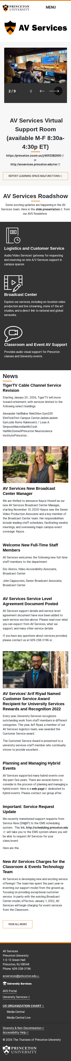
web (38, 788)
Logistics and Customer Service (34, 248)
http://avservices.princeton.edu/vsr (34, 164)
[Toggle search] (66, 7)
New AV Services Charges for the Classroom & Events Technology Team (34, 866)
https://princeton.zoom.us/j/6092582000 (33, 155)
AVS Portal (10, 991)
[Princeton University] (17, 8)
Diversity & (22, 1028)
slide (48, 209)
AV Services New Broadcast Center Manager (29, 491)
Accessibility (14, 1032)
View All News (17, 924)
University (15, 997)
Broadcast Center (20, 294)
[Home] (35, 29)
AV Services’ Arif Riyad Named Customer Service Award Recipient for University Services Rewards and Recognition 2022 (33, 701)
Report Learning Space (34, 176)
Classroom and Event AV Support (35, 344)
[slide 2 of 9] (35, 75)
